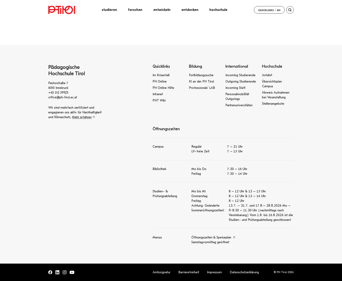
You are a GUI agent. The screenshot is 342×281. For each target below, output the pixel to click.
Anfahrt (267, 75)
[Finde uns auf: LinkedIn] (57, 272)
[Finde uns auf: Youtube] (72, 272)
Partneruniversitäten (239, 105)
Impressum (214, 272)
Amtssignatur (161, 272)
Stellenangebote (273, 103)
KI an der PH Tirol (201, 81)
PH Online (160, 81)
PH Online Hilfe (163, 88)
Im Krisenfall (161, 75)
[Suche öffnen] (290, 9)
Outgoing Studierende (240, 81)
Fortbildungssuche (201, 75)
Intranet (158, 94)
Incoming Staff (235, 88)
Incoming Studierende (240, 75)
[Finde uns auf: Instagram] (64, 272)
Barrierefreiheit (188, 272)
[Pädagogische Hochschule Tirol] (61, 10)
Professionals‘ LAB (202, 88)
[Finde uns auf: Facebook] (50, 272)
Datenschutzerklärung (244, 272)
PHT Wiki (159, 100)
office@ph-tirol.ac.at (62, 97)
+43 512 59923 (58, 92)
